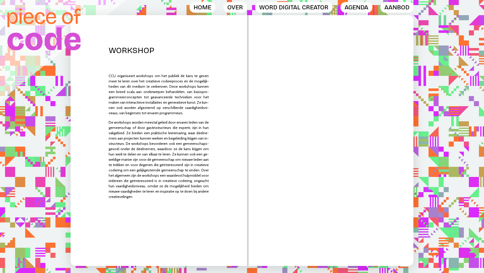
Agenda (356, 7)
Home (202, 7)
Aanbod (396, 7)
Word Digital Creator (293, 7)
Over (235, 7)
